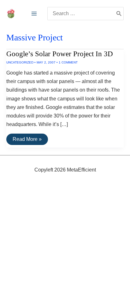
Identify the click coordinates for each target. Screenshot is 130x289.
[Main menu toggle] (34, 14)
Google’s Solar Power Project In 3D (59, 54)
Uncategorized (19, 62)
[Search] (118, 13)
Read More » (27, 140)
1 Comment (68, 62)
